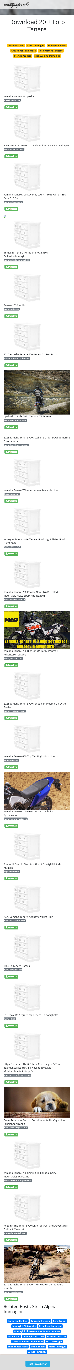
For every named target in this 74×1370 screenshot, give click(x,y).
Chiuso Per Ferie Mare (23, 50)
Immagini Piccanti (33, 1336)
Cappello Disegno (40, 1320)
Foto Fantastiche (56, 1336)
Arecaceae (14, 1336)
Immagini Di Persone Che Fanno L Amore (37, 1331)
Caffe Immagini (35, 45)
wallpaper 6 (16, 4)
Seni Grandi (59, 1320)
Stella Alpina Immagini (47, 55)
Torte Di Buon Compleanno (27, 1341)
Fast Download (37, 1364)
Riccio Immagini (57, 1346)
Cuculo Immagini (37, 1351)
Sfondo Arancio (22, 55)
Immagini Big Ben (18, 1320)
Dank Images (38, 1346)
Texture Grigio (54, 1341)
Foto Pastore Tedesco (51, 50)
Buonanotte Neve (18, 1346)
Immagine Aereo (56, 45)
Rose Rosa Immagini (50, 1326)
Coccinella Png (16, 45)
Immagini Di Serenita (24, 1326)
